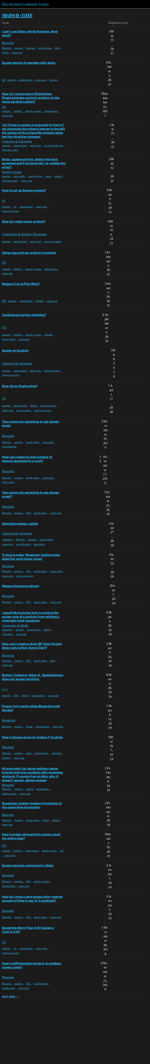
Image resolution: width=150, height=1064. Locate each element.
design (5, 52)
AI (14, 206)
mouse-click (56, 571)
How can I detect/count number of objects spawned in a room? (27, 459)
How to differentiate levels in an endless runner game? (31, 965)
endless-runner (9, 793)
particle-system (49, 850)
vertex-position (23, 410)
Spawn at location (15, 350)
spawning (56, 753)
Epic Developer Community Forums (25, 4)
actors (29, 753)
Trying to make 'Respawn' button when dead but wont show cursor (31, 557)
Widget (33, 405)
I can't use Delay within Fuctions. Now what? (30, 33)
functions (30, 48)
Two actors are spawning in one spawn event (30, 423)
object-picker (8, 482)
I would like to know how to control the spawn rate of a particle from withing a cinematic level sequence (30, 616)
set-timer (53, 80)
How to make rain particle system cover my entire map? (31, 836)
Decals (29, 726)
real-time (6, 758)
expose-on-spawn (10, 211)
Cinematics (7, 634)
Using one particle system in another (29, 253)
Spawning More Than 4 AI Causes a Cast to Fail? (28, 930)
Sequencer (7, 629)
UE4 (28, 513)
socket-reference (52, 370)
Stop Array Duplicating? (20, 386)
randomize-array (10, 180)
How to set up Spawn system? (24, 190)
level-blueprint (41, 983)
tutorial (24, 695)
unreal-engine (45, 48)
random (58, 176)
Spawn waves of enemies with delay (29, 63)
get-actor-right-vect (53, 145)
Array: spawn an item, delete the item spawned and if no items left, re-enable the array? (34, 163)
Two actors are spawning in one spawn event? (30, 494)
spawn (48, 176)
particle (47, 629)
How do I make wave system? (23, 221)
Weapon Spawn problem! (20, 586)
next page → (10, 996)
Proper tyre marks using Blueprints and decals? (31, 708)
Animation (7, 539)
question (18, 48)
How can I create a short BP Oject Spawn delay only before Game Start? (32, 646)
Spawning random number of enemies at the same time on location (32, 805)
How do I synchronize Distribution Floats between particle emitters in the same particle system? (30, 98)
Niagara (40, 301)
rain (61, 850)
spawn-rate (17, 52)
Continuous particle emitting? (24, 315)
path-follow (39, 544)
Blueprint (6, 48)
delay (57, 48)
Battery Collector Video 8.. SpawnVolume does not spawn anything (32, 677)
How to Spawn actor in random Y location (32, 737)
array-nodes (19, 176)
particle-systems (33, 111)
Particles (17, 111)
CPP (15, 695)
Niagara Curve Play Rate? (21, 284)
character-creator (10, 150)
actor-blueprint (9, 446)
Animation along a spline (20, 524)
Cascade (48, 334)
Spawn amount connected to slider (28, 865)
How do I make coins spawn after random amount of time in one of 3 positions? (32, 899)
